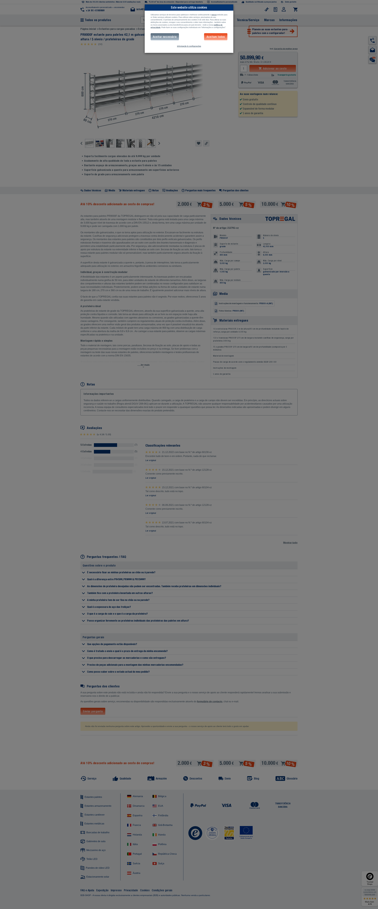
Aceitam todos (216, 36)
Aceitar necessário (165, 36)
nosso (214, 15)
